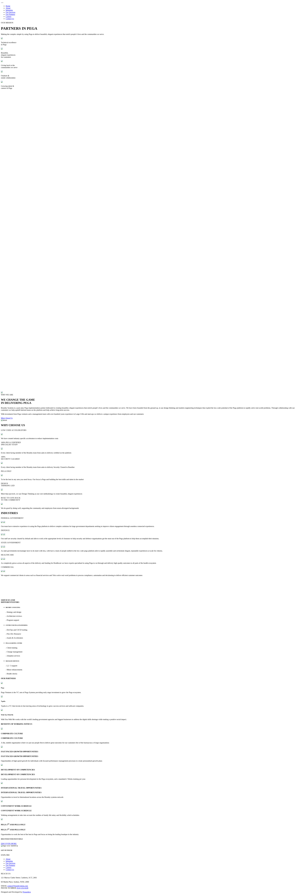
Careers (8, 17)
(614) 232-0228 (22, 888)
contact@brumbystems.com (17, 886)
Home (8, 6)
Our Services (10, 12)
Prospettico (27, 892)
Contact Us (10, 19)
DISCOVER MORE (9, 844)
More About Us (7, 418)
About (8, 8)
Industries (9, 10)
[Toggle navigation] (2, 2)
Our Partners (10, 14)
